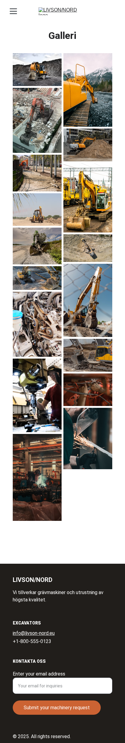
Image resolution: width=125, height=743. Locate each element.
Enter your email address (39, 674)
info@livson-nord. (31, 633)
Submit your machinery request (57, 707)
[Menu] (13, 11)
